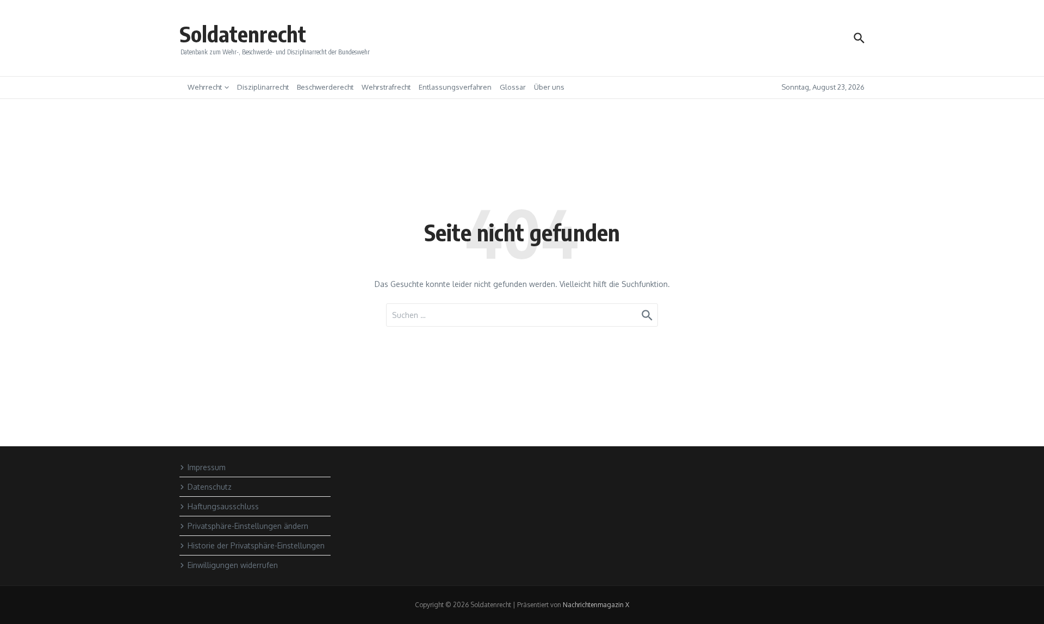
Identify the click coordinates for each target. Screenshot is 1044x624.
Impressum (207, 467)
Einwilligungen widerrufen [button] (233, 565)
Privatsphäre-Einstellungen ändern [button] (248, 526)
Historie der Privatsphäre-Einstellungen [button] (256, 545)
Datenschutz (210, 486)
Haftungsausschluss (223, 506)
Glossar (513, 87)
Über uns (549, 87)
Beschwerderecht (325, 87)
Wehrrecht (205, 87)
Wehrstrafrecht (386, 87)
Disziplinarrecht (263, 87)
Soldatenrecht (242, 33)
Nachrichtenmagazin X (596, 605)
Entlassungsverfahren (455, 87)
